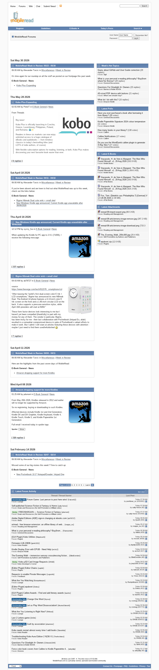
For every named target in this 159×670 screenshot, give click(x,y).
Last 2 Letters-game (21, 618)
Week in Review (63, 70)
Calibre (106, 132)
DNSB (51, 562)
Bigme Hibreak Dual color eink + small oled (35, 200)
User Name (114, 35)
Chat (38, 6)
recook (136, 539)
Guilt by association (36, 624)
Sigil (105, 74)
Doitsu (36, 587)
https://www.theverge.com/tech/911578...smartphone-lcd (37, 289)
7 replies (17, 336)
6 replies (17, 161)
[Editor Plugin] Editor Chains (24, 568)
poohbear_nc (131, 501)
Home (13, 6)
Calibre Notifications (107, 136)
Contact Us (107, 666)
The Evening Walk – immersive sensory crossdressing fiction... (40, 555)
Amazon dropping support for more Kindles (35, 373)
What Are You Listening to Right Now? (29, 611)
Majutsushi (40, 537)
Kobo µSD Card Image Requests (33, 562)
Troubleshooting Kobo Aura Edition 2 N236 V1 (32, 636)
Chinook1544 (50, 643)
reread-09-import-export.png (113, 212)
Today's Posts (107, 28)
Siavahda (61, 630)
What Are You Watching (22, 580)
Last (88, 485)
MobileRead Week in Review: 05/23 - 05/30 (36, 66)
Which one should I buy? (113, 95)
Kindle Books (108, 163)
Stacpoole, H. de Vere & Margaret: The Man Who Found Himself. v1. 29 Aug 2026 (121, 160)
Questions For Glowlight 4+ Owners (114, 87)
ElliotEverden (75, 556)
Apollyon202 (135, 545)
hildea (138, 532)
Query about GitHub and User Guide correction (119, 70)
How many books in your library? (112, 130)
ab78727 (71, 518)
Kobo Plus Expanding (26, 85)
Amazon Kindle (109, 102)
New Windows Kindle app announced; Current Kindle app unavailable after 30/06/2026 (49, 204)
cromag (134, 601)
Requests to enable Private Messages (29, 574)
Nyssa (47, 599)
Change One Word (35, 599)
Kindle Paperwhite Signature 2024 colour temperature (121, 121)
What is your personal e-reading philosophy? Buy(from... (37, 531)
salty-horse (62, 506)
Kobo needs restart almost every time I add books (34, 630)
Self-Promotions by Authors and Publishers (120, 237)
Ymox (136, 576)
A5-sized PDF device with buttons (113, 93)
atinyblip (72, 649)
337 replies (18, 267)
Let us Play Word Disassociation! (42, 605)
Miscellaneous (47, 70)
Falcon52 (71, 500)
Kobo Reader (22, 545)
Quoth (137, 520)
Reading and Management (113, 214)
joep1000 (134, 564)
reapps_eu (69, 524)
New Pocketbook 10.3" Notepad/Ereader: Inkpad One (40, 474)
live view (141, 492)
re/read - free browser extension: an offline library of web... (38, 524)
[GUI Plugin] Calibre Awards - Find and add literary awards (38, 593)
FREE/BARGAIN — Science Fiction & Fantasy (39, 512)
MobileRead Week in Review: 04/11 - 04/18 (35, 178)
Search (137, 28)
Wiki (31, 6)
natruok (136, 570)
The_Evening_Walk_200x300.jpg (115, 235)
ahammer (49, 624)
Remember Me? (142, 35)
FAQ (125, 666)
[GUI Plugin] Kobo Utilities (23, 537)
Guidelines (45, 28)
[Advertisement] (79, 50)
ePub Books (108, 182)
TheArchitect (59, 636)
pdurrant (65, 512)
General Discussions (111, 83)
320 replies (18, 438)
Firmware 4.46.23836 (21, 543)
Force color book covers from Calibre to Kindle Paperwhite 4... (40, 649)
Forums (22, 6)
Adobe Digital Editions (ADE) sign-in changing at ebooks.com (39, 518)
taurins (67, 593)
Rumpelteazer (39, 580)
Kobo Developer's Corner (27, 564)
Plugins (106, 244)
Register (20, 28)
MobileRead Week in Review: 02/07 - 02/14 (36, 455)
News (50, 107)
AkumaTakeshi (63, 605)
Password (113, 38)
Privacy (142, 666)
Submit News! (49, 6)
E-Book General (39, 107)
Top (148, 666)
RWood (50, 612)
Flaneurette (67, 531)
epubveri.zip (106, 241)
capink (40, 568)
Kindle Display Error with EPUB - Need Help (31, 549)
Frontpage (118, 666)
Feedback (21, 576)
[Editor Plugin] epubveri (22, 587)
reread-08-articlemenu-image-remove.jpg (119, 219)
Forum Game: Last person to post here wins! (47, 499)
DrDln (33, 618)
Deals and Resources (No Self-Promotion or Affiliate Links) (39, 508)
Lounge (20, 502)
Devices (21, 651)
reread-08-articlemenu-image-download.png (120, 225)
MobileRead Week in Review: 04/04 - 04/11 (35, 353)
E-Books (73, 28)
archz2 (55, 549)
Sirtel (138, 644)
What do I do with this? (108, 99)
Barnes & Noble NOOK (112, 89)
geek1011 (35, 543)
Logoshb (50, 574)
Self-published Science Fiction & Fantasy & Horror (34, 506)
